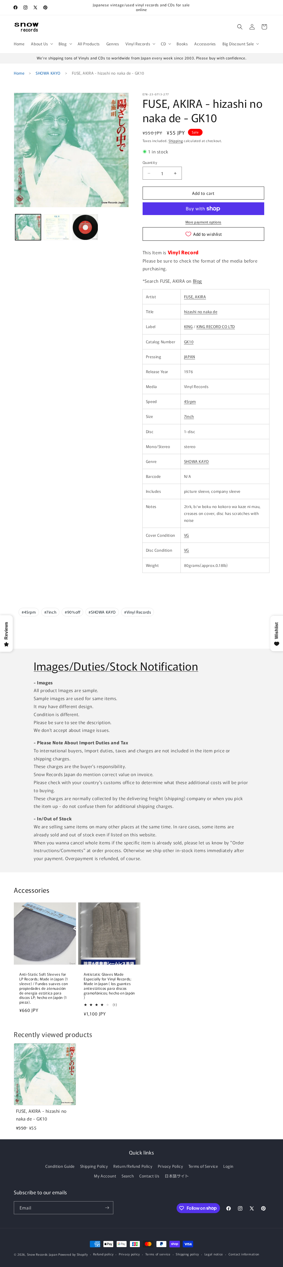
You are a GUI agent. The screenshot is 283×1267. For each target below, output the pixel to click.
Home (19, 73)
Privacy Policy (170, 1166)
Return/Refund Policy (132, 1166)
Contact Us (149, 1176)
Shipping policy (187, 1254)
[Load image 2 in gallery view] (56, 227)
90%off (72, 612)
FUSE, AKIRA (195, 296)
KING (188, 326)
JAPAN (189, 356)
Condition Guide (60, 1166)
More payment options (203, 221)
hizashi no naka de (201, 311)
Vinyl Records (137, 612)
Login (228, 1166)
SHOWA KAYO (48, 73)
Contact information (244, 1254)
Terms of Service (203, 1166)
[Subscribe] (107, 1207)
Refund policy (103, 1254)
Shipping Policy (94, 1166)
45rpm (190, 401)
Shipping (176, 140)
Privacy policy (129, 1254)
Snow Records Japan (42, 1254)
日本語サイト (177, 1176)
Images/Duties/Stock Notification (116, 666)
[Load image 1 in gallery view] (28, 227)
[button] (41, 43)
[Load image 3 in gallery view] (85, 227)
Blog (197, 281)
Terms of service (158, 1254)
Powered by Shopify (73, 1254)
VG (186, 535)
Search (128, 1176)
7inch (189, 416)
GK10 (188, 341)
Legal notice (214, 1254)
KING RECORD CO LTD (215, 326)
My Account (105, 1176)
